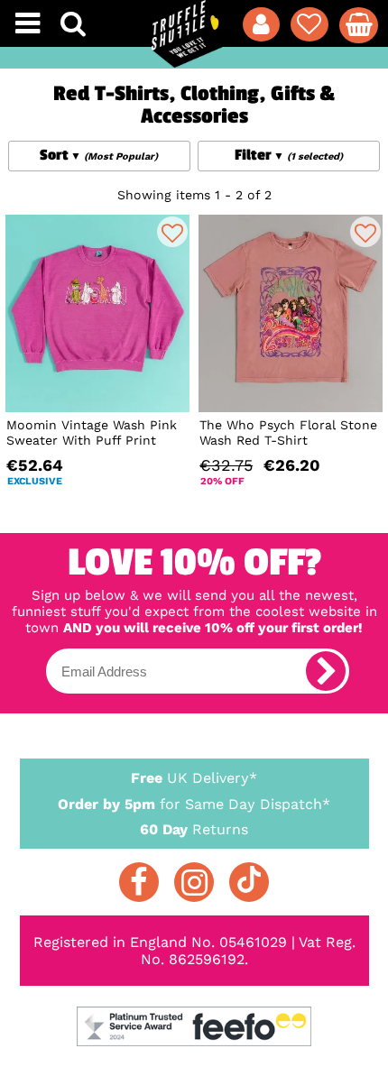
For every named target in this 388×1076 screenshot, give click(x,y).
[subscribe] (326, 671)
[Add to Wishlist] (172, 231)
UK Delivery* (194, 777)
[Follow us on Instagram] (194, 882)
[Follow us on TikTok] (249, 882)
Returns (194, 829)
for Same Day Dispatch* (194, 804)
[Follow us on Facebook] (139, 882)
